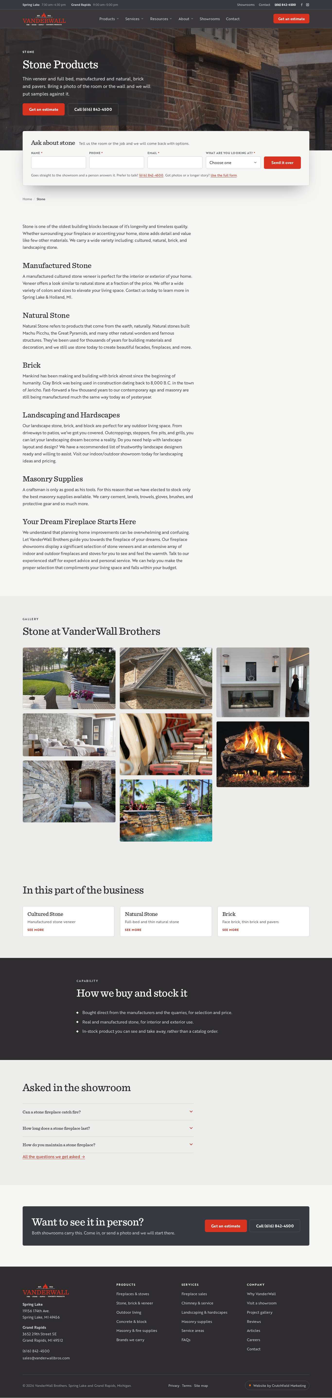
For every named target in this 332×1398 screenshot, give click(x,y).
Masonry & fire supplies (136, 1330)
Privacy (173, 1385)
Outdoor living (128, 1312)
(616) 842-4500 (285, 4)
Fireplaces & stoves (132, 1293)
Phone (96, 153)
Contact (264, 4)
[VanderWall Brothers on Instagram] (307, 5)
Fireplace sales (194, 1293)
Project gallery (259, 1312)
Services (132, 18)
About (184, 18)
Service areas (193, 1330)
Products (107, 18)
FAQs (186, 1339)
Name (37, 153)
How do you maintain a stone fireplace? (59, 1144)
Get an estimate (291, 18)
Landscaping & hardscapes (204, 1312)
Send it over (282, 162)
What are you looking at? (230, 153)
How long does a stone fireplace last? (56, 1128)
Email (153, 153)
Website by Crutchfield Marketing (279, 1385)
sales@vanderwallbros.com (46, 1357)
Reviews (254, 1321)
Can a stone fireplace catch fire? (52, 1111)
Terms (187, 1385)
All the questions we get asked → (54, 1156)
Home (27, 199)
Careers (253, 1339)
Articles (253, 1330)
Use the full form (224, 175)
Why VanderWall (261, 1293)
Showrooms (245, 4)
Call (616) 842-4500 (93, 109)
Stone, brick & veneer (134, 1303)
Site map (201, 1385)
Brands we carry (130, 1339)
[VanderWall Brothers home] (44, 18)
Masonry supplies (197, 1321)
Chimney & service (197, 1303)
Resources (159, 18)
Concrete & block (131, 1321)
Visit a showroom (262, 1303)
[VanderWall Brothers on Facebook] (302, 5)
